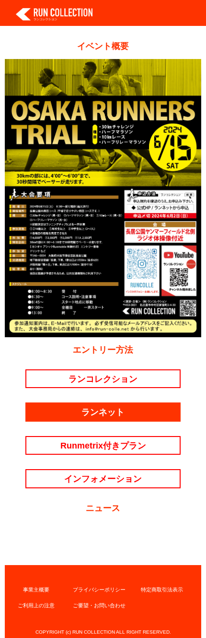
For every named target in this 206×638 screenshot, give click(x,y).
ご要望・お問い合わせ (99, 605)
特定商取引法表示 (162, 589)
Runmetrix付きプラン (103, 445)
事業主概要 (36, 589)
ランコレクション (103, 379)
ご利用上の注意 (36, 605)
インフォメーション (103, 478)
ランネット (103, 412)
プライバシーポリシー (99, 589)
